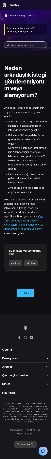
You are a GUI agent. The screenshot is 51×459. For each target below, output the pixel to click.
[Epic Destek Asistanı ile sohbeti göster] (43, 451)
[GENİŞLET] (41, 29)
